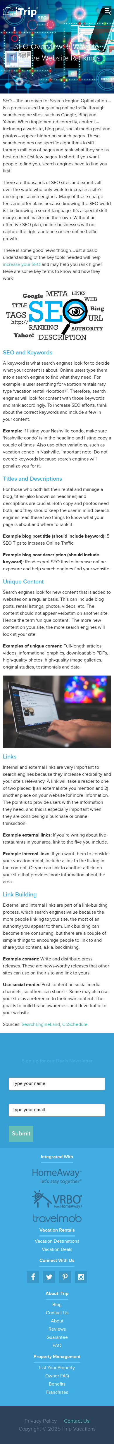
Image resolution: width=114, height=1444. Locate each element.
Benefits (57, 1384)
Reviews (57, 1329)
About (57, 1321)
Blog (57, 1305)
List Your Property (57, 1368)
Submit (21, 1133)
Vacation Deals (57, 1249)
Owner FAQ (57, 1376)
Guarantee (57, 1337)
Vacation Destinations (57, 1241)
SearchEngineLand (41, 1024)
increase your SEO (21, 264)
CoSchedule (74, 1024)
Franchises (57, 1392)
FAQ (57, 1345)
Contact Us (57, 1313)
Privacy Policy (41, 1421)
